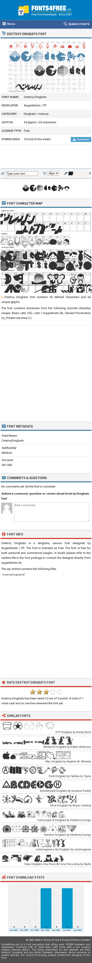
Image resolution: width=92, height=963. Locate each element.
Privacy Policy (70, 940)
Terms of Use (51, 940)
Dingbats (30, 113)
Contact (86, 940)
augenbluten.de (11, 562)
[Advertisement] (46, 157)
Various (43, 113)
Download (83, 139)
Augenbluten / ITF (35, 105)
